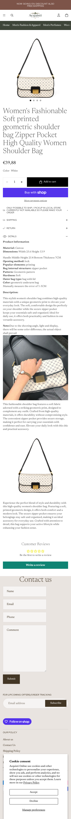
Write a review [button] (35, 565)
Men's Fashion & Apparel (26, 25)
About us (8, 739)
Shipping (12, 220)
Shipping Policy (11, 751)
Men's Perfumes (52, 25)
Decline (33, 801)
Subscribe (55, 703)
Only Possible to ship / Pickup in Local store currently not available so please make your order (34, 210)
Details (12, 236)
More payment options (35, 201)
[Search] (12, 15)
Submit (11, 679)
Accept (34, 792)
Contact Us (9, 745)
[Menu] (4, 15)
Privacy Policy (31, 783)
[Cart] (67, 15)
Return (11, 228)
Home (6, 25)
